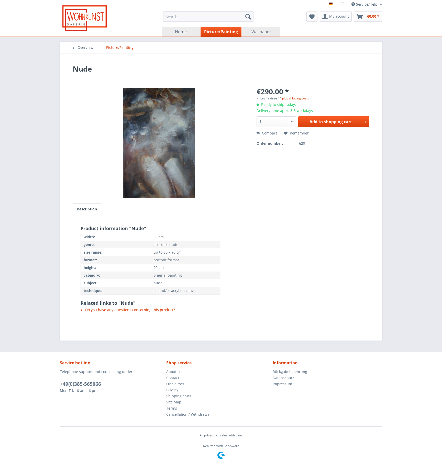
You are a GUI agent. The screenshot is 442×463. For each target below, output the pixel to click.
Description (87, 209)
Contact (172, 377)
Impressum (282, 383)
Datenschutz (283, 377)
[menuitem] (208, 17)
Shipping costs (178, 395)
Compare (269, 133)
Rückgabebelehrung (290, 371)
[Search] (248, 17)
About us (174, 371)
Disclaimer (175, 383)
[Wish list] (311, 17)
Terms (171, 408)
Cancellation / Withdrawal (188, 414)
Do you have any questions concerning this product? (129, 309)
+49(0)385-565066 (80, 384)
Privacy (172, 389)
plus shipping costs (295, 98)
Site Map (173, 402)
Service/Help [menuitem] (367, 4)
